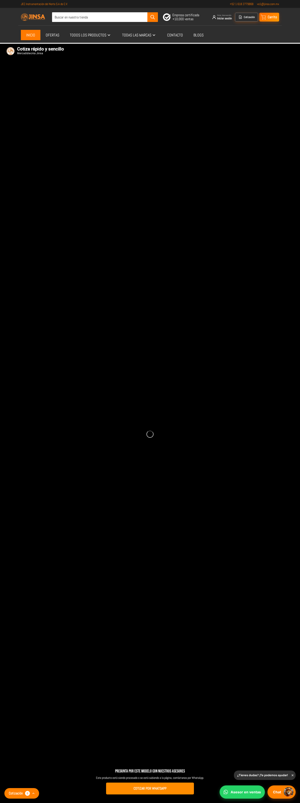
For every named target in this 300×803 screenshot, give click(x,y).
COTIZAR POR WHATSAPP (150, 788)
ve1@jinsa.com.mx (268, 4)
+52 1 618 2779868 (241, 4)
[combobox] (105, 17)
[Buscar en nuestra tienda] (152, 17)
